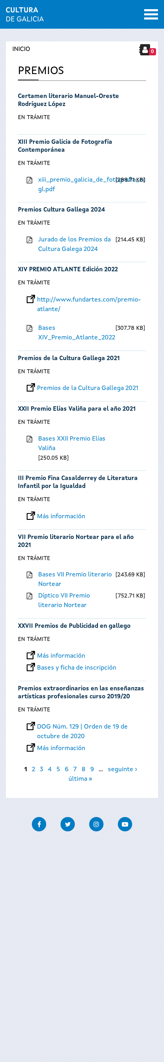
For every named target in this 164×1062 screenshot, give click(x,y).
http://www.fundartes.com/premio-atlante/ (89, 300)
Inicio (21, 49)
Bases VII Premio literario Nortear (75, 580)
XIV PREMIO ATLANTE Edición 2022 (68, 270)
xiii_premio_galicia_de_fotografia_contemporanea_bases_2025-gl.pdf (76, 185)
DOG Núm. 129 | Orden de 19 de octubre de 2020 (82, 727)
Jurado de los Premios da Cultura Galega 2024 (74, 245)
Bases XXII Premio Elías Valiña (71, 444)
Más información (61, 516)
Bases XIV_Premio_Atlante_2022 (76, 333)
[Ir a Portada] (25, 17)
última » (80, 779)
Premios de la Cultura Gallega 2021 (69, 359)
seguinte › (122, 769)
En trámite (34, 117)
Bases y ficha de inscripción (76, 668)
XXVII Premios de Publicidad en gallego (74, 626)
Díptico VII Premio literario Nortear (64, 601)
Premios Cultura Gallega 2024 (61, 210)
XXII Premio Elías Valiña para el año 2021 (77, 409)
